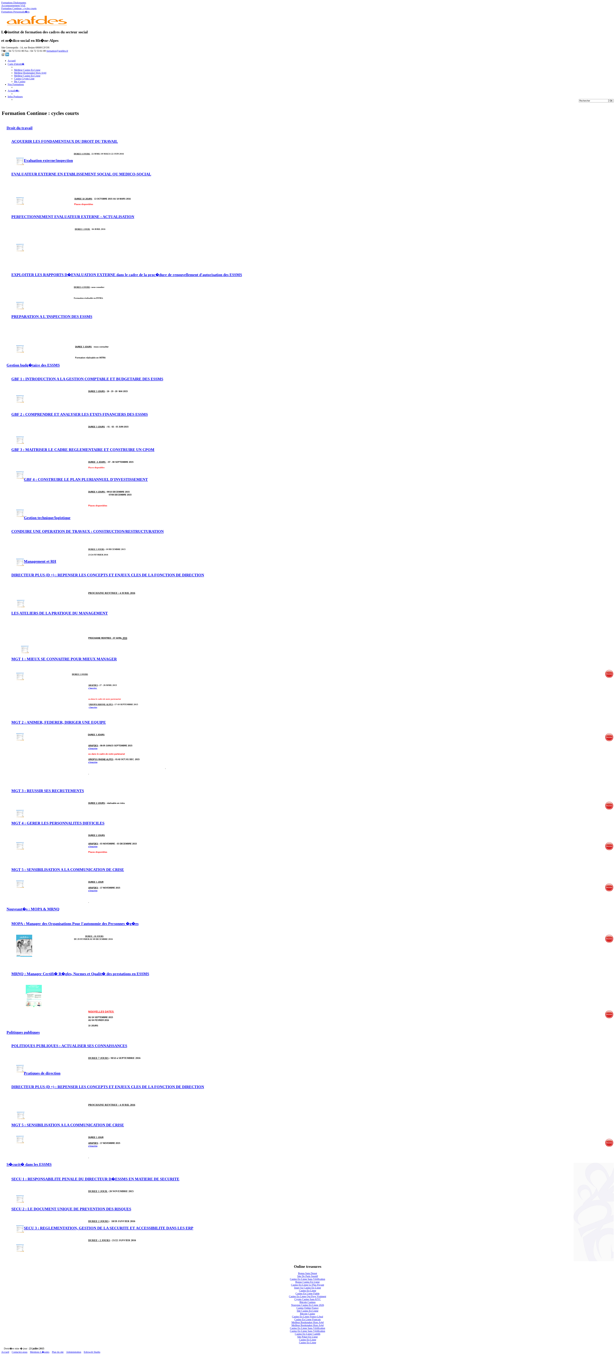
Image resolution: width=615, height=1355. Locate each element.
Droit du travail (20, 128)
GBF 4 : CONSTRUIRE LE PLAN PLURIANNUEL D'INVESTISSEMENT (86, 479)
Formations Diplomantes (13, 2)
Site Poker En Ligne (307, 1336)
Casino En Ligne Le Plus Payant (307, 1285)
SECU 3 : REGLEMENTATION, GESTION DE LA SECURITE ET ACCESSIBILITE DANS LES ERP (108, 1228)
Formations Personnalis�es (15, 11)
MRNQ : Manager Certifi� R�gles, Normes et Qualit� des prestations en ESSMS (80, 974)
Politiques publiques (23, 1032)
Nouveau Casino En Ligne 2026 (307, 1305)
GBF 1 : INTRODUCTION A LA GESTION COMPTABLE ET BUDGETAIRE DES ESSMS (87, 379)
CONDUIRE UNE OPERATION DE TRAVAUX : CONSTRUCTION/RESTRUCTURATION (87, 531)
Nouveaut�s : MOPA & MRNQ (33, 909)
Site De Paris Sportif (307, 1276)
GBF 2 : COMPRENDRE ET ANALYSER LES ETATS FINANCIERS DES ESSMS (79, 414)
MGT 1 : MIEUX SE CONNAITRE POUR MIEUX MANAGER (64, 659)
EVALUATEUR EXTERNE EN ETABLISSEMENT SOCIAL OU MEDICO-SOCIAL (81, 174)
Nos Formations (16, 84)
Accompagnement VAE (13, 5)
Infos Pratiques (15, 96)
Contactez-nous (19, 1352)
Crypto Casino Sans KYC (307, 1299)
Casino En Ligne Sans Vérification (307, 1279)
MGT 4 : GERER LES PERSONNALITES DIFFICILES (57, 823)
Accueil (12, 60)
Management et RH (40, 561)
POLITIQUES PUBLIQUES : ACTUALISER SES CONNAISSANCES (69, 1046)
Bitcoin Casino (307, 1313)
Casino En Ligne (307, 1290)
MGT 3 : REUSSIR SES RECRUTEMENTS (47, 791)
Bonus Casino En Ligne (307, 1282)
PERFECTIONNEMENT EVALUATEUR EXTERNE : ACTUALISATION (72, 217)
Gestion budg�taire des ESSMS (33, 365)
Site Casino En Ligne (307, 1310)
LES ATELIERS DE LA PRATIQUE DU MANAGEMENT (59, 613)
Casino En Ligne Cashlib (307, 1334)
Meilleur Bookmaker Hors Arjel (30, 72)
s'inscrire (92, 688)
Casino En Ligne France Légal (307, 1316)
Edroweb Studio (92, 1352)
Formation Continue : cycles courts (19, 8)
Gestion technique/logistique (47, 518)
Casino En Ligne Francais (307, 1319)
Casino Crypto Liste (24, 78)
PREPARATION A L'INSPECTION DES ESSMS (51, 317)
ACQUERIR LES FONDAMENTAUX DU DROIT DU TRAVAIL (64, 141)
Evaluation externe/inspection (48, 160)
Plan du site (58, 1352)
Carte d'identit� (16, 64)
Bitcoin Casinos (307, 1302)
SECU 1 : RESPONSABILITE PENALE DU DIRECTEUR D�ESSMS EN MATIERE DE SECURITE (95, 1179)
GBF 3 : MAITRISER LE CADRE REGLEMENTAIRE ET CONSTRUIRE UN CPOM (82, 450)
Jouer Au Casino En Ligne (307, 1287)
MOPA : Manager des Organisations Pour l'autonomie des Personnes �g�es (75, 924)
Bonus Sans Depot (307, 1273)
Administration (73, 1352)
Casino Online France (307, 1308)
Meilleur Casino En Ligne (27, 70)
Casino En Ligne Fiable (307, 1293)
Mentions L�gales (39, 1352)
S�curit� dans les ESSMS (29, 1164)
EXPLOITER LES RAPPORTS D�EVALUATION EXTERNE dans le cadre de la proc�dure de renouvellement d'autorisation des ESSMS (126, 275)
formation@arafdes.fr (57, 51)
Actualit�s (13, 90)
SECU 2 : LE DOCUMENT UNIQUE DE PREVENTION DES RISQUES (71, 1209)
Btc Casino (19, 81)
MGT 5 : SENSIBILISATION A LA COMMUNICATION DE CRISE (67, 870)
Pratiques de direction (42, 1073)
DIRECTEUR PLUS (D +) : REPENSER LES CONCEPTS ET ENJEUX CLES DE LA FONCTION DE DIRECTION (107, 575)
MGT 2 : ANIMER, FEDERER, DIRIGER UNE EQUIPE (58, 722)
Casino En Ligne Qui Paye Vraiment (307, 1296)
